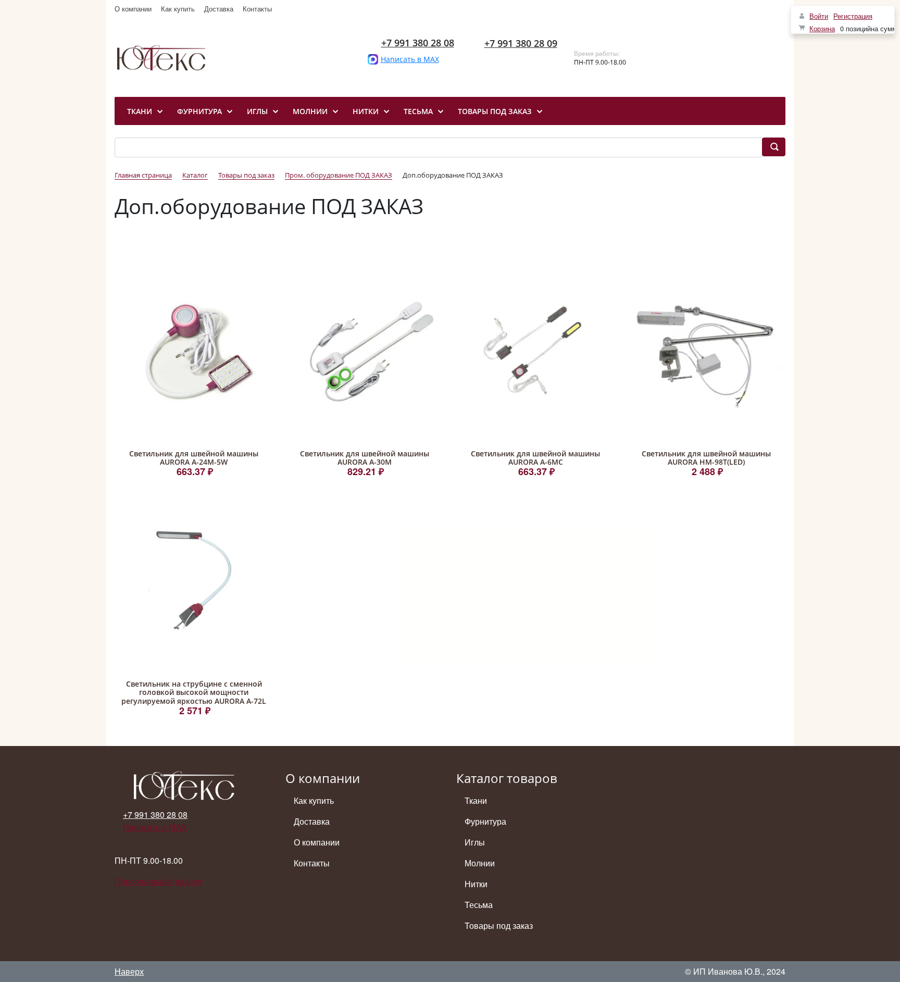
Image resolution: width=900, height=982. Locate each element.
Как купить (178, 9)
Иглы (475, 842)
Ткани (476, 800)
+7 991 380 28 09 (520, 43)
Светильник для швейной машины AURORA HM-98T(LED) (706, 458)
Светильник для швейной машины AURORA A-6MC (535, 458)
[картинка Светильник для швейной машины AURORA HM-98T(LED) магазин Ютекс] (706, 350)
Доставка (218, 9)
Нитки (476, 884)
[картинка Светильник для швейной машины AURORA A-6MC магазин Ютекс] (535, 350)
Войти (818, 16)
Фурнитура (485, 821)
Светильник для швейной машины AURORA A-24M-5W (193, 458)
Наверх (129, 971)
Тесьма (479, 905)
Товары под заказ (499, 925)
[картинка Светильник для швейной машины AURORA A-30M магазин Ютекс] (364, 350)
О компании (133, 9)
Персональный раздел (158, 881)
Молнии (480, 863)
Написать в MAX (410, 59)
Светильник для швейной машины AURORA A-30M (364, 458)
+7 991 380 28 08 (417, 42)
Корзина (822, 28)
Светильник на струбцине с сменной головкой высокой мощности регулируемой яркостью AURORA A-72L (193, 692)
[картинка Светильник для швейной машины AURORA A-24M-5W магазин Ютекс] (193, 350)
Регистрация (852, 16)
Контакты (257, 9)
